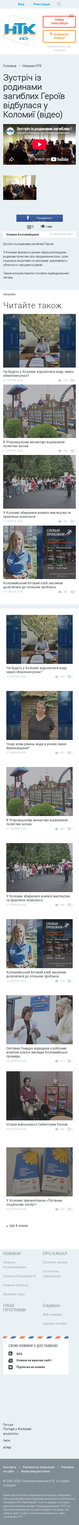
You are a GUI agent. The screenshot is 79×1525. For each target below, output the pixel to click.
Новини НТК (32, 66)
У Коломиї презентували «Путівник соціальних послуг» (34, 1202)
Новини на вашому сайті (34, 1360)
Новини (12, 1253)
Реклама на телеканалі (39, 1467)
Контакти (9, 1467)
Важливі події (14, 1294)
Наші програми (14, 1308)
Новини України (15, 1285)
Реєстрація (41, 4)
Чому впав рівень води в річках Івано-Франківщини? (37, 746)
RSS (19, 1354)
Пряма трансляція (59, 21)
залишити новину (60, 36)
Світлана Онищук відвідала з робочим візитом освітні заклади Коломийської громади (37, 1052)
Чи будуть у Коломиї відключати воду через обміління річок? (38, 374)
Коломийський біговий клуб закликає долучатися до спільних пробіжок (33, 585)
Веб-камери (52, 1314)
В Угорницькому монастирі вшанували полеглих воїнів (33, 444)
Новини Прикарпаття (19, 1276)
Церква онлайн (55, 1323)
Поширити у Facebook (42, 219)
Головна (9, 66)
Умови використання (35, 1471)
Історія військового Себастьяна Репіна (36, 1124)
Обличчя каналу (55, 1262)
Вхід (21, 4)
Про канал (55, 1253)
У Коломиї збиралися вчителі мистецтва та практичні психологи (37, 515)
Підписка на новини (30, 1367)
